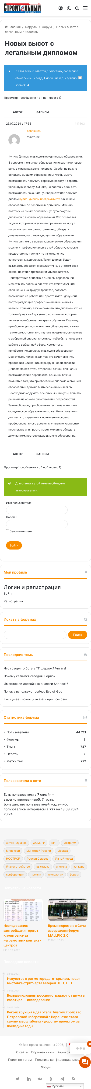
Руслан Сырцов (38, 858)
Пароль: (11, 517)
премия (36, 874)
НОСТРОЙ (13, 858)
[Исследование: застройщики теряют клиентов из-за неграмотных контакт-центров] (23, 910)
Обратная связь (42, 1052)
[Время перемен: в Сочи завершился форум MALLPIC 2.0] (68, 910)
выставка (42, 866)
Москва (62, 850)
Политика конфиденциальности (59, 1059)
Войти (14, 545)
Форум (47, 27)
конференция (15, 874)
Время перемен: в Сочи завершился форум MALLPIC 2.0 (67, 930)
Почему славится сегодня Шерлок (29, 676)
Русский (57, 1086)
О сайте (22, 1052)
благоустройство (18, 866)
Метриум (69, 842)
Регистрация (13, 601)
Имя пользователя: (19, 502)
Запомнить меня (21, 531)
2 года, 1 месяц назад (48, 78)
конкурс (79, 866)
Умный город (64, 858)
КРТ (54, 842)
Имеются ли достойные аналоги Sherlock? (36, 684)
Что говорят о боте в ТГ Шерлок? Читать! (35, 668)
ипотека (61, 866)
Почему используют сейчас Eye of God (33, 691)
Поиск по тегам (20, 1059)
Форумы (31, 27)
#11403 (80, 123)
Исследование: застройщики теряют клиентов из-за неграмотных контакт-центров (22, 935)
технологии (55, 874)
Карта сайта (66, 1052)
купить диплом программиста (39, 199)
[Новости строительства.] (22, 8)
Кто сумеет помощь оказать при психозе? (35, 699)
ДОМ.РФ (39, 842)
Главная (14, 27)
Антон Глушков (16, 842)
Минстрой (13, 850)
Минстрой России (38, 850)
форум (74, 874)
